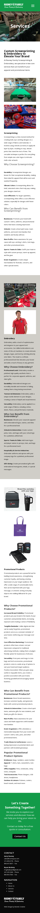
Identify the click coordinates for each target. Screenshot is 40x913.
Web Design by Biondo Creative (14, 907)
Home (10, 883)
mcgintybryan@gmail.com (12, 870)
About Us (11, 886)
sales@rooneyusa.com (11, 859)
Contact (10, 891)
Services (11, 889)
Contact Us (20, 836)
